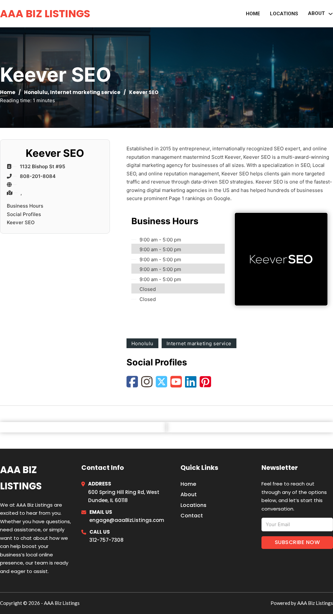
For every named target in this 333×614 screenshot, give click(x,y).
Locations (284, 14)
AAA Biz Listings (45, 13)
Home (253, 14)
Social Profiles (24, 214)
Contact (191, 515)
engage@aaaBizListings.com (126, 520)
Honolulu (36, 92)
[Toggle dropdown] (330, 13)
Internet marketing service (85, 92)
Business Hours (25, 206)
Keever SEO (21, 222)
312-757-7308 (106, 540)
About (188, 494)
